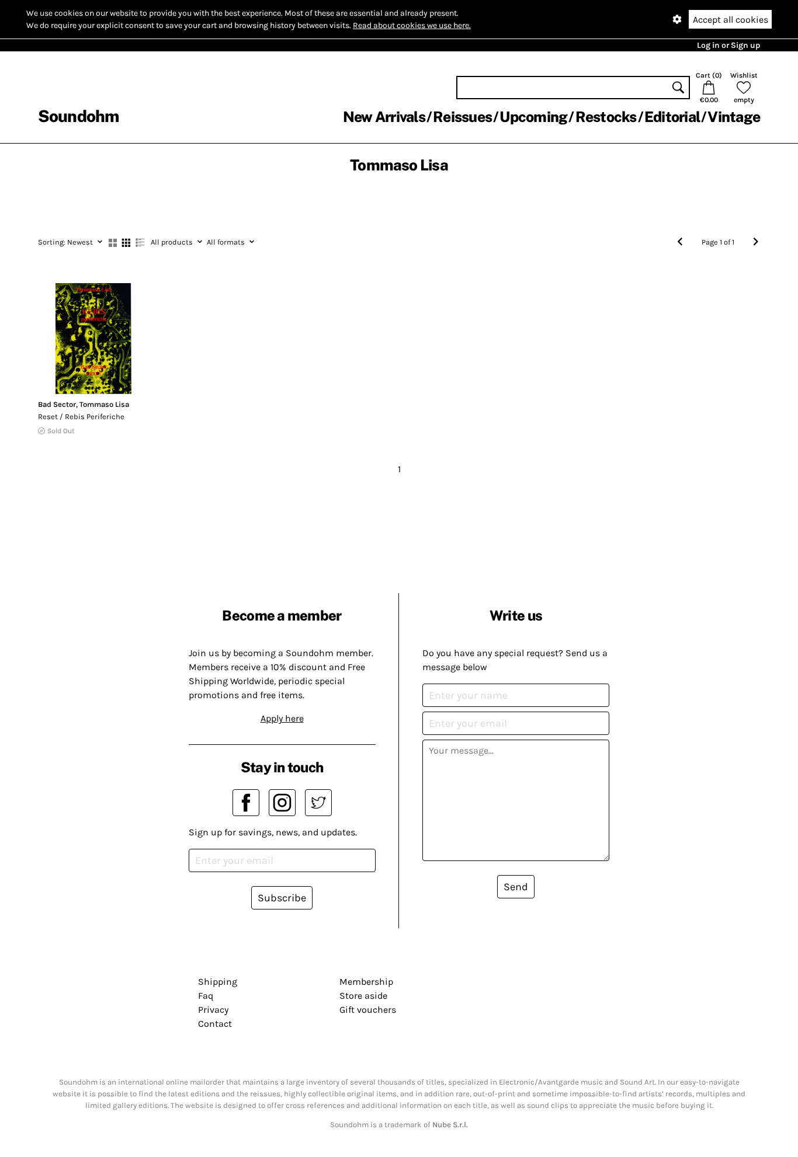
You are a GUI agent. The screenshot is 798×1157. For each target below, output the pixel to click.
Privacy (213, 1009)
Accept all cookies (730, 19)
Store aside (363, 995)
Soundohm (78, 116)
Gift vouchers (367, 1009)
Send (516, 886)
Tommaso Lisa (104, 404)
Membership (366, 981)
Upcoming (533, 117)
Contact (215, 1023)
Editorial (672, 117)
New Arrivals (384, 117)
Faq (205, 995)
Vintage (733, 117)
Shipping (217, 981)
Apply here (282, 718)
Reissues (462, 117)
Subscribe (282, 897)
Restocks (606, 117)
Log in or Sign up (728, 45)
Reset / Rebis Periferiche (81, 416)
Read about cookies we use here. (412, 25)
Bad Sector (57, 404)
